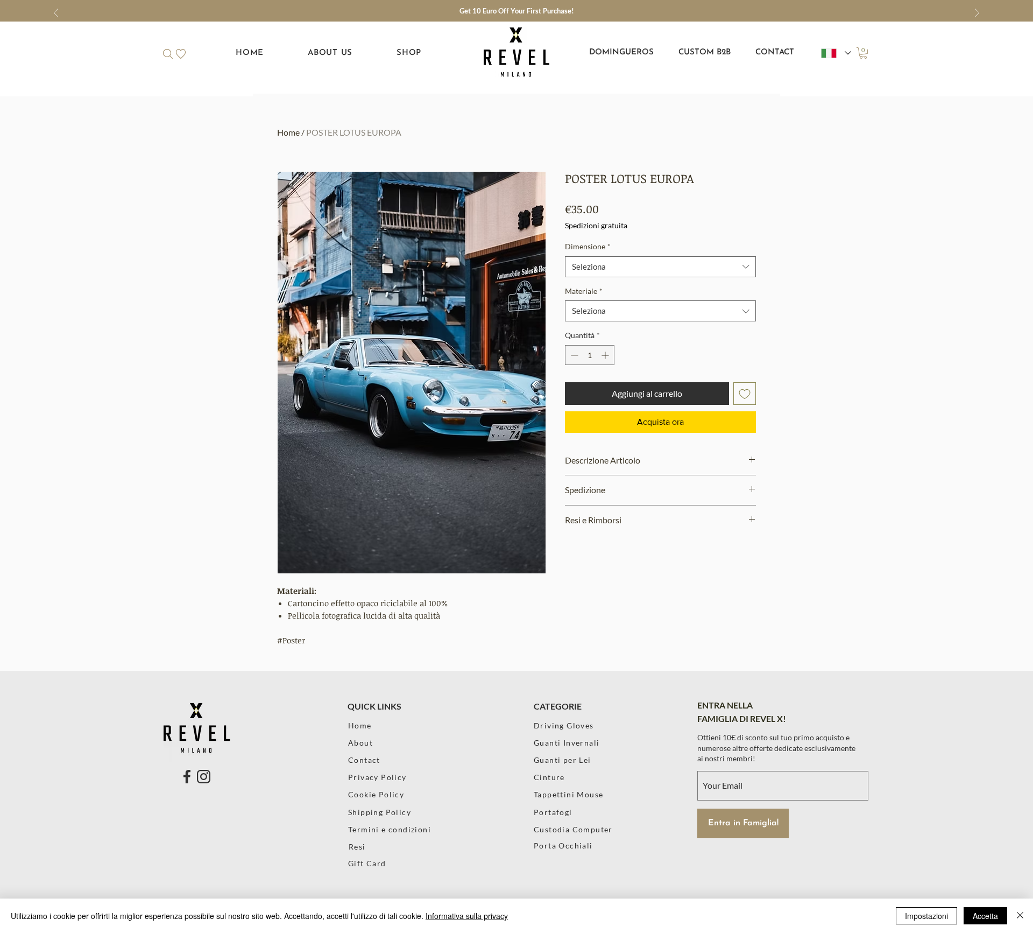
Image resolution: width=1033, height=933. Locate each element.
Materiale (584, 291)
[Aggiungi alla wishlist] (744, 393)
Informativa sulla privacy (467, 915)
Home (288, 132)
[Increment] (606, 355)
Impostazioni (926, 915)
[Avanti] (977, 14)
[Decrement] (573, 355)
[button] (168, 53)
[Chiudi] (1020, 915)
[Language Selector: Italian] (836, 53)
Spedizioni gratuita (596, 225)
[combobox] (660, 266)
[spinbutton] (589, 355)
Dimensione (588, 246)
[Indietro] (56, 14)
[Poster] (579, 863)
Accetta (985, 915)
